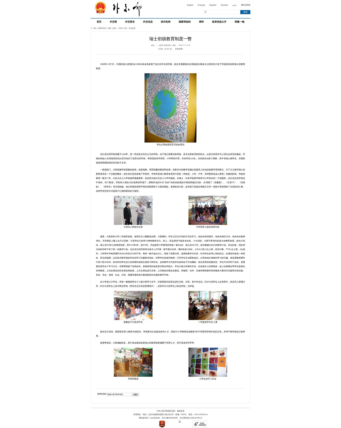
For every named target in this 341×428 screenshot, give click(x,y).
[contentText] (170, 221)
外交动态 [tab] (148, 21)
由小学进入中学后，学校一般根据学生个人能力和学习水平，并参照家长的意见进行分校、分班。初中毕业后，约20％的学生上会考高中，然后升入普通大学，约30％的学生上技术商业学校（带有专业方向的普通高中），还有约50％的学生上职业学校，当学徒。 (170, 284)
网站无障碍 (245, 5)
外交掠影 (132, 28)
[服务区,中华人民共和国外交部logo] (120, 8)
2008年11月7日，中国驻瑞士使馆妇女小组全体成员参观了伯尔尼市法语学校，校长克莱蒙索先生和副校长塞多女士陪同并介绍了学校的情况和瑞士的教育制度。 (170, 66)
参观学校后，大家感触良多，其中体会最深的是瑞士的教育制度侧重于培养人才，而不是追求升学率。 (146, 343)
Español (213, 5)
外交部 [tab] (113, 21)
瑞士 (125, 28)
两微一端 (239, 21)
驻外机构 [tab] (165, 21)
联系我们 (137, 414)
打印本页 (179, 49)
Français (201, 5)
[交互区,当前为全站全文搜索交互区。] (216, 12)
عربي (234, 5)
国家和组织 (102, 28)
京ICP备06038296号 (170, 418)
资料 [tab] (201, 21)
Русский (224, 5)
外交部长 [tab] (130, 21)
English (190, 5)
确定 (135, 394)
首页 (99, 21)
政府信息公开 (219, 21)
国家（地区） (112, 28)
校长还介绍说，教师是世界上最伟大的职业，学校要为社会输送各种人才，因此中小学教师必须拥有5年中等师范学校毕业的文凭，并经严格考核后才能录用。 (170, 333)
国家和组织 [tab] (185, 21)
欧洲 (120, 28)
